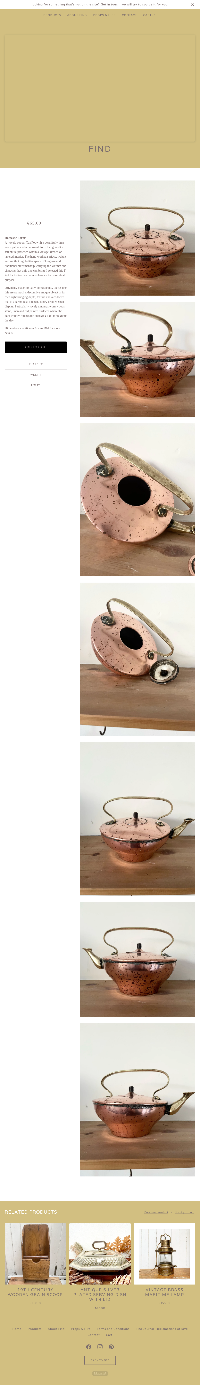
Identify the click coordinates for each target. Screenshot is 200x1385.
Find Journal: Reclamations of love (162, 1329)
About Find (77, 15)
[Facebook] (88, 1347)
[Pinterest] (111, 1347)
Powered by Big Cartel (100, 1373)
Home (16, 1329)
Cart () (150, 15)
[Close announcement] (192, 4)
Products (52, 15)
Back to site (100, 1360)
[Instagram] (100, 1347)
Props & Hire (104, 15)
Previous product (156, 1212)
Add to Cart (35, 347)
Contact (129, 15)
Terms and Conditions (113, 1329)
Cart (109, 1335)
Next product (184, 1212)
